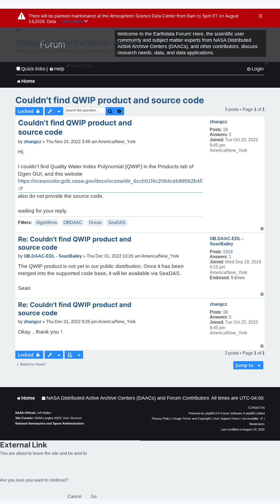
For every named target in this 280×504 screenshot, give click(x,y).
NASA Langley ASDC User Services (58, 418)
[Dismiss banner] (260, 16)
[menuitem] (125, 398)
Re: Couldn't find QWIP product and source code (74, 243)
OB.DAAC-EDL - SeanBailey (226, 241)
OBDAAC (72, 222)
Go (94, 496)
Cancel (74, 496)
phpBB (209, 413)
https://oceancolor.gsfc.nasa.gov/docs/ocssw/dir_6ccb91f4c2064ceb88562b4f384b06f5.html (126, 181)
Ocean (95, 222)
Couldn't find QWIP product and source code (109, 100)
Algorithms (46, 222)
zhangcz (218, 121)
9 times (238, 277)
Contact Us (256, 407)
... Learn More (70, 21)
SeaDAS (117, 222)
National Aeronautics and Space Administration (49, 423)
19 (225, 129)
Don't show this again (34, 68)
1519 (228, 251)
